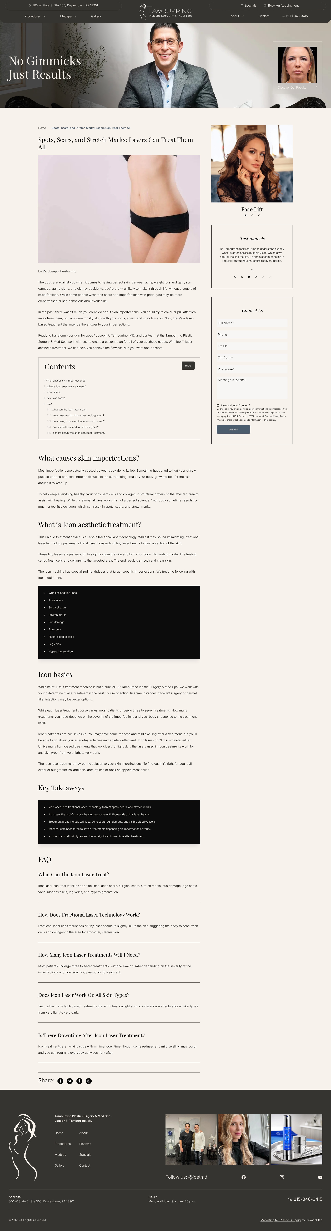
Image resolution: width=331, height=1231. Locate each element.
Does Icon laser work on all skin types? (73, 427)
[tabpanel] (252, 169)
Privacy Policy (279, 416)
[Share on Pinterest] (88, 1080)
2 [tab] (252, 215)
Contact (84, 1165)
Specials (85, 1154)
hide (188, 365)
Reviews (85, 1144)
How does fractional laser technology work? (75, 415)
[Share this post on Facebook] (60, 1080)
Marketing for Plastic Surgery (280, 1220)
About (83, 1133)
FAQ (48, 403)
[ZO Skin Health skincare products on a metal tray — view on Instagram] (296, 1139)
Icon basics (52, 392)
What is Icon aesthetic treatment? (65, 386)
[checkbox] (233, 405)
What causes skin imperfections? (64, 380)
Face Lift (252, 209)
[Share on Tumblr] (79, 1080)
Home (42, 128)
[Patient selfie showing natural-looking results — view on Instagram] (244, 1139)
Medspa (60, 1154)
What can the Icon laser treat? (67, 409)
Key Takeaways (54, 398)
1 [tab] (245, 215)
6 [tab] (269, 277)
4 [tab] (256, 277)
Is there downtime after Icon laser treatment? (76, 432)
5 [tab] (263, 277)
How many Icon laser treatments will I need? (76, 421)
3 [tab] (259, 215)
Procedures (63, 1144)
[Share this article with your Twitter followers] (69, 1080)
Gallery (59, 1165)
